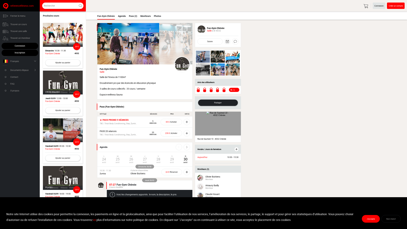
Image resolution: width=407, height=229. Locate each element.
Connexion (20, 45)
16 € (77, 46)
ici (94, 220)
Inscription (20, 52)
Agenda (122, 16)
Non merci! (391, 219)
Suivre (210, 41)
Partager (218, 103)
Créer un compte (396, 5)
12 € (77, 142)
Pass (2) (133, 16)
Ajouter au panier (62, 63)
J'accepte (371, 219)
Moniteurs (145, 16)
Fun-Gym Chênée (106, 16)
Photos (157, 16)
